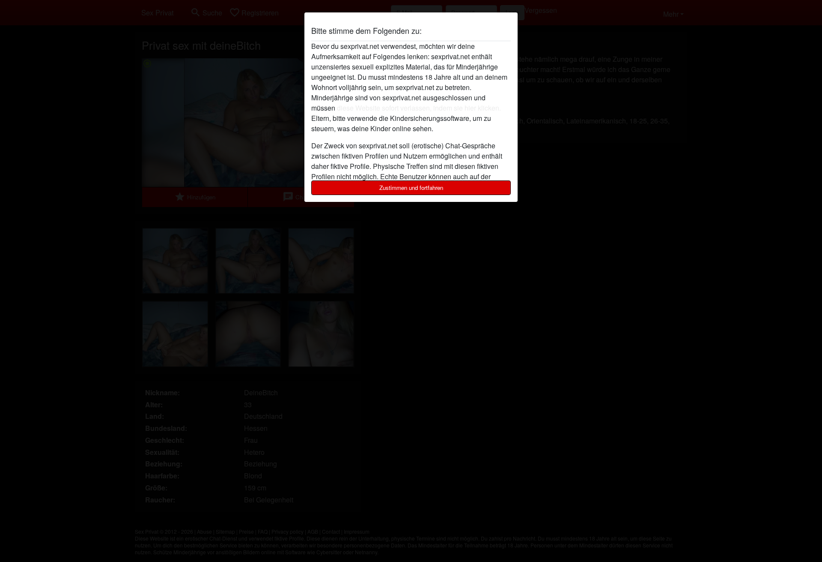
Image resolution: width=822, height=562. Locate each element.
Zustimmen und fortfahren (411, 187)
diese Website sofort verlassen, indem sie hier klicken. (419, 108)
